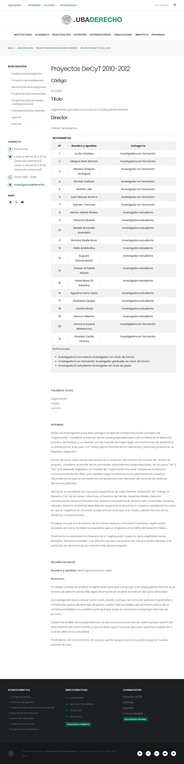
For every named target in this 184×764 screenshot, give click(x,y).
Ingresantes (14, 5)
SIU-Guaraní (161, 5)
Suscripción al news (135, 719)
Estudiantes (34, 5)
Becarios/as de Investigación (29, 87)
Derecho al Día (132, 697)
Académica (42, 34)
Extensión (80, 34)
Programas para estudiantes (29, 93)
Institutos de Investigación (27, 73)
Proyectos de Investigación (27, 80)
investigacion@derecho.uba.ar (30, 184)
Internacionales (100, 34)
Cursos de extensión (22, 718)
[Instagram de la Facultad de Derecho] (156, 753)
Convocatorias (133, 713)
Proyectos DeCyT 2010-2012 (96, 48)
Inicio (11, 48)
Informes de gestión (22, 702)
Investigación (61, 34)
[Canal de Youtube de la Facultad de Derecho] (165, 753)
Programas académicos (24, 729)
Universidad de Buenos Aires (60, 751)
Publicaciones (123, 34)
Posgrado (158, 34)
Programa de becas (22, 723)
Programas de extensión (24, 712)
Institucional (23, 34)
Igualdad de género (82, 703)
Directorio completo (78, 724)
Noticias (16, 123)
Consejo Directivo (20, 696)
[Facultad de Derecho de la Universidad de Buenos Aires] (92, 19)
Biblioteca (141, 34)
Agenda (16, 117)
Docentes (49, 5)
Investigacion (25, 48)
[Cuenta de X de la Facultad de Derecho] (148, 753)
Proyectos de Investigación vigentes (56, 48)
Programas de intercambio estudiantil (32, 707)
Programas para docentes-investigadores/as (28, 102)
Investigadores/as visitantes (28, 110)
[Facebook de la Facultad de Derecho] (139, 753)
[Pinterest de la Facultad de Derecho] (173, 753)
